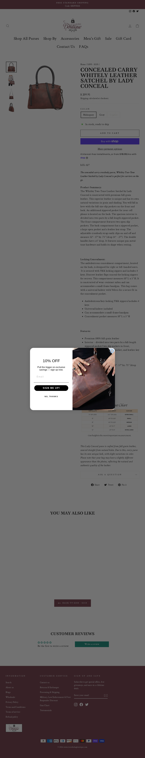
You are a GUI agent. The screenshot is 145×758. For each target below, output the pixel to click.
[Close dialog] (112, 351)
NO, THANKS (51, 397)
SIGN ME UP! (51, 388)
